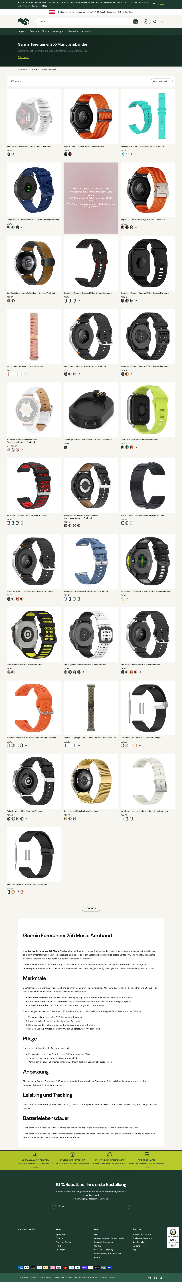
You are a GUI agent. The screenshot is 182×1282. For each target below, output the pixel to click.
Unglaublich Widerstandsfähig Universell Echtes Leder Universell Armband (81, 516)
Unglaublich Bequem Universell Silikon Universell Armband (88, 293)
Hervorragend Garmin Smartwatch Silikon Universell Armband (146, 591)
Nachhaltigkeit (139, 1242)
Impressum (83, 1278)
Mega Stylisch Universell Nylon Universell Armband (85, 146)
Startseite (22, 69)
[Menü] (177, 1229)
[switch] (173, 1245)
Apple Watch (62, 1234)
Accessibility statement (98, 1278)
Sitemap (113, 1278)
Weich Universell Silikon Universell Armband (25, 811)
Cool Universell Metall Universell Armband (81, 811)
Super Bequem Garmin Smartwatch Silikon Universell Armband (33, 220)
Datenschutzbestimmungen (41, 1278)
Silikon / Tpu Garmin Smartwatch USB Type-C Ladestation (88, 439)
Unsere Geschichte (141, 1234)
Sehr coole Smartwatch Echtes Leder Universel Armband (31, 293)
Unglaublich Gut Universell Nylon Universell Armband (143, 220)
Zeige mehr (23, 57)
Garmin (33, 31)
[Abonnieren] (127, 1206)
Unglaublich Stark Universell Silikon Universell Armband (30, 591)
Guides (97, 1246)
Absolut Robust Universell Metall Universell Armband (143, 515)
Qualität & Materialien (142, 1238)
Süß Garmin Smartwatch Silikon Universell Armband (142, 146)
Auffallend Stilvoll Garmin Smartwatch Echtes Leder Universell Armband (23, 440)
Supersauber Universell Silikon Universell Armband (85, 366)
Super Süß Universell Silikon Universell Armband (27, 515)
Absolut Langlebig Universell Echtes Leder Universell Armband (90, 738)
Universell (71, 31)
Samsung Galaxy (63, 1242)
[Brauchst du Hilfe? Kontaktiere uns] (154, 21)
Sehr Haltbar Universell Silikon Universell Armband (141, 664)
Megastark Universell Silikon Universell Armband (27, 884)
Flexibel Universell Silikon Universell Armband (139, 439)
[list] (91, 12)
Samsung (56, 31)
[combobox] (87, 21)
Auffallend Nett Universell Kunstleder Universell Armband (145, 811)
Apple (21, 31)
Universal (60, 1249)
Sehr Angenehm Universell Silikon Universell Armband (86, 664)
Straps (26, 1278)
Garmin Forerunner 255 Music (42, 69)
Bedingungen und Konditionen (65, 1278)
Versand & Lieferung (103, 1249)
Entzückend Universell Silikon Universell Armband (141, 738)
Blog (134, 1249)
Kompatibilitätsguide (104, 1242)
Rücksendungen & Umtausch (108, 1253)
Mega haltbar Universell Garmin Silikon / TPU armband (29, 146)
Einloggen (160, 4)
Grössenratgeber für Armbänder (109, 1238)
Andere (85, 31)
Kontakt (98, 1257)
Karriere (136, 1246)
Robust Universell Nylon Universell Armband (25, 366)
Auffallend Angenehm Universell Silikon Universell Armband (31, 738)
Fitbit (44, 31)
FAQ (96, 1234)
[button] (22, 31)
